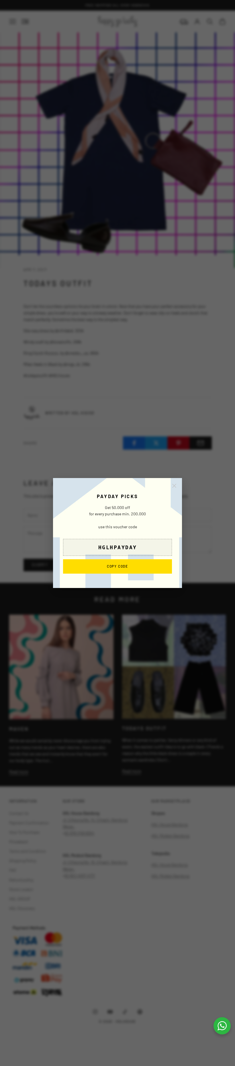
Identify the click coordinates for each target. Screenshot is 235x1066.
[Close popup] (174, 486)
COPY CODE (117, 566)
